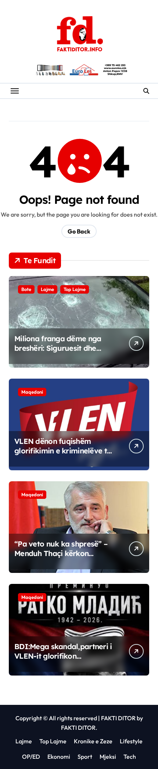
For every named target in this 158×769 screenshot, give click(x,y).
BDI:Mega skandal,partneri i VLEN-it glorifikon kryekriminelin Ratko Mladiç (63, 656)
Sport (85, 756)
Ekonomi (58, 756)
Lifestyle (131, 741)
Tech (129, 756)
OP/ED (31, 756)
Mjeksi (108, 756)
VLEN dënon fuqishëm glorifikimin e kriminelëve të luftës (62, 451)
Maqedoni (32, 392)
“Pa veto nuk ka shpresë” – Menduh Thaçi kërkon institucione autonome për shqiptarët (60, 558)
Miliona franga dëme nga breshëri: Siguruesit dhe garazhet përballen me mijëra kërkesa (57, 353)
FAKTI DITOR (118, 718)
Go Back (79, 231)
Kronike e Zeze (93, 741)
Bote (26, 289)
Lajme (47, 289)
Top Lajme (75, 289)
